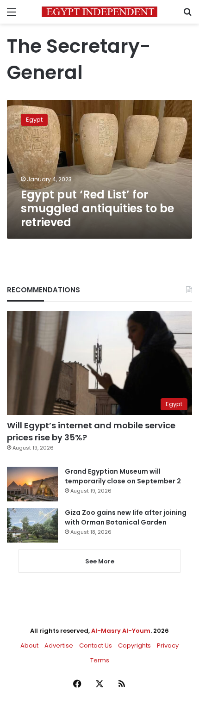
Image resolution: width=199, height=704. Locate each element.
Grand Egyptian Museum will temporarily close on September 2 (123, 476)
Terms (99, 660)
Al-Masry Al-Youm (120, 630)
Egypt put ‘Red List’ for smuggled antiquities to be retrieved (97, 208)
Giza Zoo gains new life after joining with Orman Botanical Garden (126, 517)
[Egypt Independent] (99, 11)
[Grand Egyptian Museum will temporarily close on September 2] (32, 484)
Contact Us (95, 645)
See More (99, 561)
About (29, 645)
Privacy (168, 645)
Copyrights (134, 645)
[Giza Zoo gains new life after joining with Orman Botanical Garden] (32, 525)
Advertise (58, 645)
